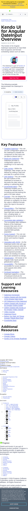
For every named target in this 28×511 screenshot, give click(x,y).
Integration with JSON (12, 242)
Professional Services (9, 386)
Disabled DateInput (11, 149)
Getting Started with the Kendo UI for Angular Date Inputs (15, 298)
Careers (5, 463)
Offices (5, 465)
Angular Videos (9, 336)
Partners (5, 387)
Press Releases (7, 461)
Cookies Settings (14, 508)
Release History (7, 381)
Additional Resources (9, 328)
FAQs (4, 391)
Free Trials (6, 370)
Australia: (13, 409)
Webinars (5, 385)
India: (12, 407)
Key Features (11, 144)
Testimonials (6, 398)
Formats (7, 196)
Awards (5, 459)
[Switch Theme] (25, 14)
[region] (14, 499)
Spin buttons (8, 176)
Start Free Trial (14, 78)
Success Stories (7, 396)
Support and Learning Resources (11, 287)
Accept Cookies (14, 504)
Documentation (7, 379)
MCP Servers (3, 366)
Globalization (9, 258)
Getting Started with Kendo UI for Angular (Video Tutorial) (15, 309)
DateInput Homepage (12, 295)
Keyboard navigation (11, 272)
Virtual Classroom (7, 389)
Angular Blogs (9, 334)
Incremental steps (10, 186)
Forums (5, 382)
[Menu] (2, 14)
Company (5, 457)
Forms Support (9, 234)
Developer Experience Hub (10, 377)
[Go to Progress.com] (5, 443)
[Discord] (7, 423)
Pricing (5, 372)
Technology (6, 458)
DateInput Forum (10, 314)
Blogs (4, 383)
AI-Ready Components (13, 366)
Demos (5, 378)
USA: (12, 404)
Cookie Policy (4, 498)
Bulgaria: (13, 408)
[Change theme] (16, 97)
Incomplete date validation (13, 220)
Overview (13, 21)
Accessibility (8, 264)
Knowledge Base (10, 320)
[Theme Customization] (24, 97)
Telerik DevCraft (4, 361)
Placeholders (9, 208)
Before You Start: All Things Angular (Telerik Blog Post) (14, 317)
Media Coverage (7, 462)
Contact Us (6, 403)
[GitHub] (7, 422)
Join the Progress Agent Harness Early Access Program (12, 5)
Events (5, 390)
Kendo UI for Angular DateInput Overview (13, 33)
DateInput (7, 21)
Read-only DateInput (11, 159)
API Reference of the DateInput (15, 301)
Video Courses (9, 312)
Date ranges (8, 168)
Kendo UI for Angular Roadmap (15, 339)
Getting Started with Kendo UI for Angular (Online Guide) (15, 304)
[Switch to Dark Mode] (21, 97)
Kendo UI (2, 364)
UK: (12, 405)
